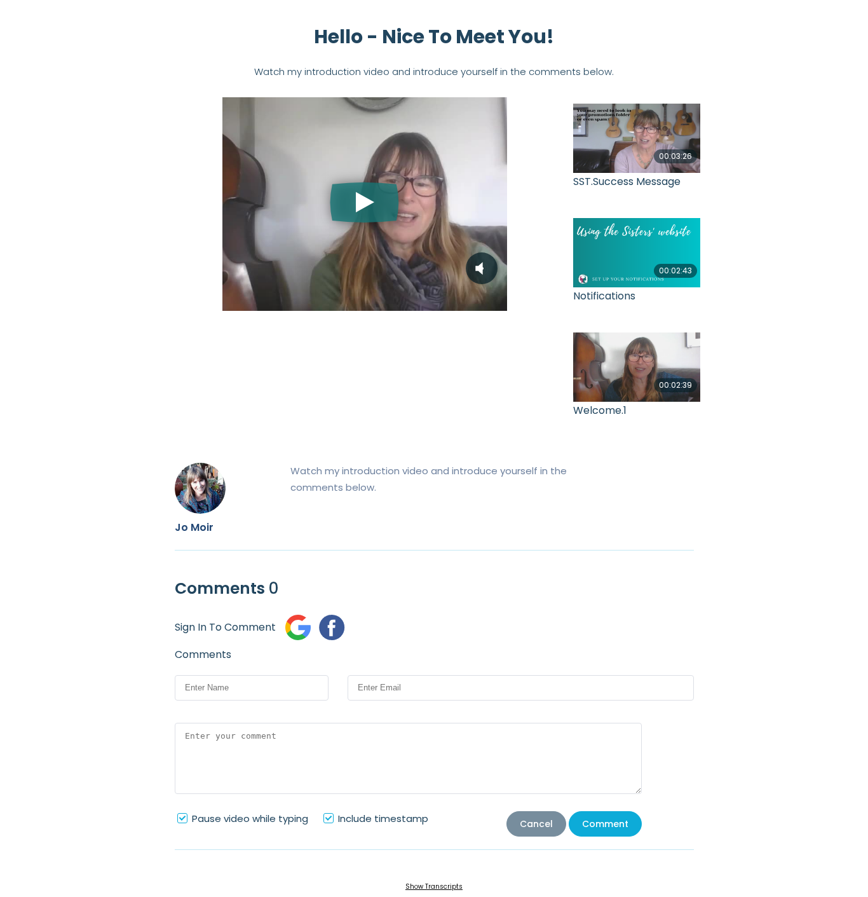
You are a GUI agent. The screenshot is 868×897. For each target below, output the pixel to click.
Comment (605, 824)
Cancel (536, 824)
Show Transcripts (434, 886)
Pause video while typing (250, 818)
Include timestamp (383, 818)
